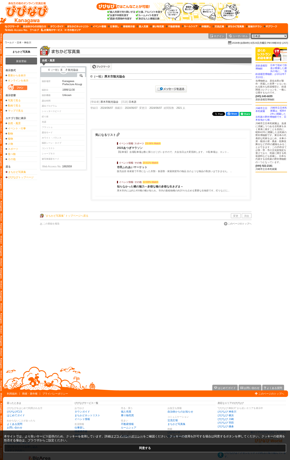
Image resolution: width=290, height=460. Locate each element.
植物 (10, 138)
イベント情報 (82, 419)
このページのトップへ (240, 223)
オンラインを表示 (18, 80)
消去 (246, 215)
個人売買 (126, 411)
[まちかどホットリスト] (77, 26)
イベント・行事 (17, 128)
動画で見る (14, 105)
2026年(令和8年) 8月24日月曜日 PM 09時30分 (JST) (260, 43)
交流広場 (172, 420)
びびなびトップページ (21, 177)
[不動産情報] (173, 26)
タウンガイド (82, 411)
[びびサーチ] (12, 26)
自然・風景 (14, 123)
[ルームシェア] (189, 26)
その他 (12, 159)
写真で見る (14, 100)
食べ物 (12, 154)
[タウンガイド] (55, 26)
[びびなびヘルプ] (34, 30)
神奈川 (27, 42)
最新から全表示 (17, 75)
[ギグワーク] (270, 26)
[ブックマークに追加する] (101, 66)
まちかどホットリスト (87, 415)
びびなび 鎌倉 (226, 426)
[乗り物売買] (157, 26)
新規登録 (21, 61)
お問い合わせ (14, 427)
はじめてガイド (16, 415)
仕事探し (80, 427)
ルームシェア (128, 427)
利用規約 (12, 393)
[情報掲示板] (128, 26)
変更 (235, 215)
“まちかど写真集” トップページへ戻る (66, 215)
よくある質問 (14, 424)
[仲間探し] (205, 26)
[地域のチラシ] (254, 26)
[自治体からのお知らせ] (33, 26)
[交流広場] (218, 26)
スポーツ (13, 149)
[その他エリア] (72, 30)
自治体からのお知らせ (180, 411)
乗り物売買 (127, 415)
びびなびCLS (14, 411)
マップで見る (15, 110)
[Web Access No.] (16, 30)
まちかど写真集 (21, 51)
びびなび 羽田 (226, 422)
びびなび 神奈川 (227, 411)
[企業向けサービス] (51, 30)
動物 (10, 133)
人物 (10, 143)
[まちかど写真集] (235, 26)
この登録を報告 (51, 223)
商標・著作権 (29, 393)
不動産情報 (127, 424)
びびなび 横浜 (226, 415)
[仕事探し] (113, 26)
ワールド (9, 42)
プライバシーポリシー (55, 393)
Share (234, 114)
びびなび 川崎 (226, 419)
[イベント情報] (98, 26)
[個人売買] (142, 26)
